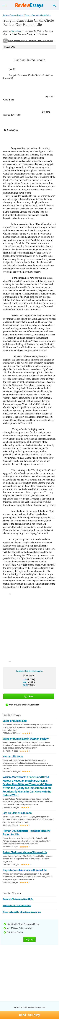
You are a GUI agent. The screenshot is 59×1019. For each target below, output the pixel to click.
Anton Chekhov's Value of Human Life (25, 852)
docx (25, 685)
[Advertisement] (29, 626)
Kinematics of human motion (17, 905)
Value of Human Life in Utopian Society (25, 738)
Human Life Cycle (13, 756)
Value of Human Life (15, 721)
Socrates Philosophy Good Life (18, 899)
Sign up (29, 939)
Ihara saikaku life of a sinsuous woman (21, 912)
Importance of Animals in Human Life (25, 870)
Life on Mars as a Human (17, 813)
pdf (24, 682)
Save (30, 696)
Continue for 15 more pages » (29, 671)
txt (25, 679)
